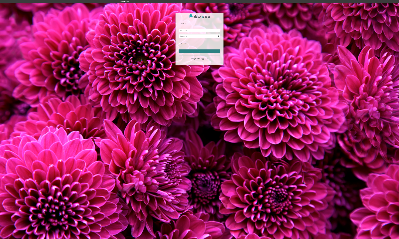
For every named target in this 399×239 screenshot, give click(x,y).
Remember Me (185, 44)
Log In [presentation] (183, 23)
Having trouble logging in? (199, 59)
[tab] (183, 23)
